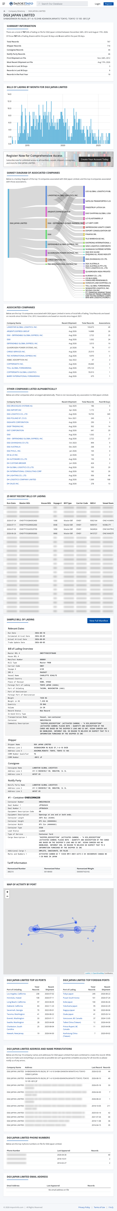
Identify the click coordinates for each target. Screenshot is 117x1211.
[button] (7, 892)
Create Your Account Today (94, 159)
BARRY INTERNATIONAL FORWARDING (23, 376)
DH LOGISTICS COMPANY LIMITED (21, 479)
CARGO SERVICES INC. (57, 259)
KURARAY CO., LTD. (93, 275)
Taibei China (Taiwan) (72, 1022)
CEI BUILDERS (91, 278)
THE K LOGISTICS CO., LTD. (96, 268)
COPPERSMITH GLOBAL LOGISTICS (21, 372)
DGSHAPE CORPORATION (18, 422)
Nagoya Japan (69, 1010)
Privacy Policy (84, 1207)
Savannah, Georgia (15, 1010)
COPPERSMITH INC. (15, 364)
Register (108, 4)
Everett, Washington (15, 1018)
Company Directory (17, 11)
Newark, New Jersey (15, 1033)
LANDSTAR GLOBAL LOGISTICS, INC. (63, 195)
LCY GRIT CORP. (92, 223)
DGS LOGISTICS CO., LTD (17, 414)
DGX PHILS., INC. (14, 451)
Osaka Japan (68, 1014)
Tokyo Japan (68, 993)
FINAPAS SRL (90, 234)
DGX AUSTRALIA (92, 263)
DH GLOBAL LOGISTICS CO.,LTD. (20, 467)
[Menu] (3, 3)
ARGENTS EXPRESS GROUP (59, 211)
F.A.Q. (111, 1207)
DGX (49, 234)
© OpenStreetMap (97, 973)
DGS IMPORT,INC (14, 410)
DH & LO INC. (12, 455)
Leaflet (87, 973)
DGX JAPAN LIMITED (18, 223)
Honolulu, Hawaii (14, 997)
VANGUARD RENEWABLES (96, 280)
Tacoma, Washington (16, 1014)
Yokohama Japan (70, 1006)
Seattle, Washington (15, 1022)
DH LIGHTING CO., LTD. (17, 475)
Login (97, 3)
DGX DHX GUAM (92, 252)
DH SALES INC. (13, 483)
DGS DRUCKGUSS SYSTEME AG (19, 406)
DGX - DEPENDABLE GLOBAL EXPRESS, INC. (66, 223)
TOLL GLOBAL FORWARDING (97, 285)
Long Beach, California (16, 1002)
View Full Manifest (98, 620)
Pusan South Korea (71, 997)
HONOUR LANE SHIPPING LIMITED (100, 283)
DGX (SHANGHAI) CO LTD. (96, 259)
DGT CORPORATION (15, 430)
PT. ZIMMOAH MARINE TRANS (98, 292)
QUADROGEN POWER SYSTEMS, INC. (63, 253)
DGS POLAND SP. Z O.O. (17, 418)
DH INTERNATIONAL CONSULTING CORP (24, 471)
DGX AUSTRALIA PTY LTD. (96, 266)
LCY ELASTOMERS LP (94, 218)
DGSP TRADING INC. (15, 426)
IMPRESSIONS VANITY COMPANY (99, 227)
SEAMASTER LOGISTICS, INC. (97, 288)
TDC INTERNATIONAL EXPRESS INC (62, 264)
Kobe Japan (68, 1002)
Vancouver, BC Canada (72, 1018)
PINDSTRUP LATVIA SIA (95, 207)
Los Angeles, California (16, 993)
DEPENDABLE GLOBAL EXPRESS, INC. (63, 244)
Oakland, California (15, 1006)
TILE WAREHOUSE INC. (95, 238)
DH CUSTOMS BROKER (16, 463)
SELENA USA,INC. (92, 290)
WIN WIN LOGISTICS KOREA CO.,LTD (100, 297)
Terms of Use (99, 1207)
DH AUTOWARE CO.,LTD (17, 459)
